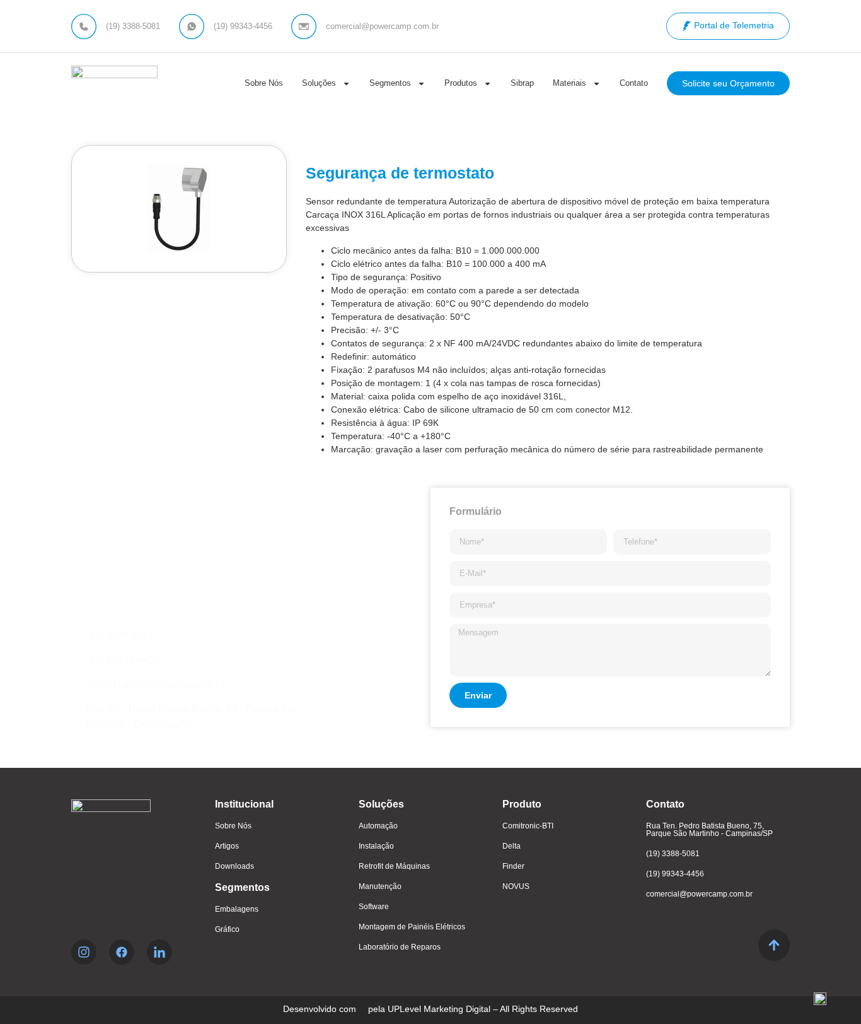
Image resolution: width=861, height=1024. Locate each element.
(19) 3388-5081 (673, 853)
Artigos (227, 846)
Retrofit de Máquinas (394, 866)
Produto (521, 804)
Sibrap (522, 83)
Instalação (376, 846)
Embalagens (236, 909)
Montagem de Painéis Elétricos (412, 926)
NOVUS (515, 886)
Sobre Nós (264, 83)
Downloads (234, 866)
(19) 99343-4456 (675, 873)
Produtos (460, 83)
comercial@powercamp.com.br (699, 894)
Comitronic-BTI (527, 825)
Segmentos (390, 83)
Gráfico (227, 929)
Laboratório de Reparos (400, 947)
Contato (634, 83)
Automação (378, 825)
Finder (513, 866)
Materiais (569, 83)
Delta (511, 846)
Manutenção (380, 886)
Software (374, 906)
